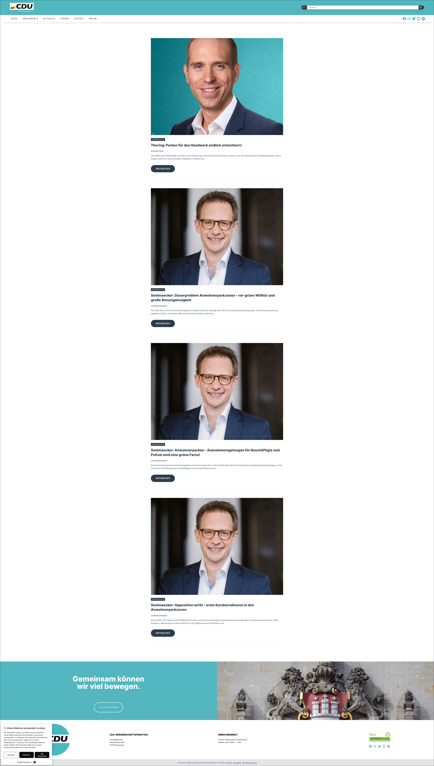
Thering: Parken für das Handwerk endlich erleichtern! (196, 145)
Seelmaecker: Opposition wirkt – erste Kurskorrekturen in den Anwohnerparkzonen (202, 607)
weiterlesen (163, 168)
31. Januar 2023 (171, 444)
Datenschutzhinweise (249, 763)
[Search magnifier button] (421, 7)
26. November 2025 (172, 139)
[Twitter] (414, 18)
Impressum (237, 763)
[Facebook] (404, 18)
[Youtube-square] (418, 18)
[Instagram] (409, 18)
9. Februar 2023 (171, 289)
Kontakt (229, 763)
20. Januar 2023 (171, 599)
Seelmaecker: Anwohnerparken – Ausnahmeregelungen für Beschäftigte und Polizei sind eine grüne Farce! (215, 452)
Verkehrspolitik (158, 139)
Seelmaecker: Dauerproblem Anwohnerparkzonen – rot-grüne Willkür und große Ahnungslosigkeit (213, 297)
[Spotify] (423, 18)
